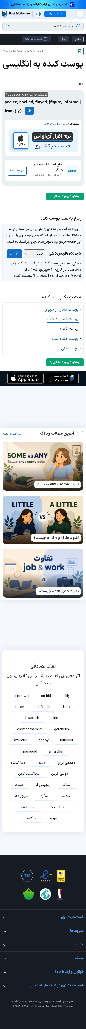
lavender (20, 740)
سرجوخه (21, 796)
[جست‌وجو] (7, 26)
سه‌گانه (32, 818)
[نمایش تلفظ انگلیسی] (29, 111)
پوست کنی (70, 348)
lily (67, 696)
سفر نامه (27, 807)
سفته (66, 796)
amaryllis (56, 751)
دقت (41, 762)
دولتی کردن (59, 774)
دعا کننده (18, 762)
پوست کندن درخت (63, 319)
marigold (30, 751)
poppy (44, 740)
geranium (61, 729)
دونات (19, 785)
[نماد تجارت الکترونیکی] (45, 876)
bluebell (66, 740)
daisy (66, 707)
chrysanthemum (30, 729)
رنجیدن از (43, 785)
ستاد (67, 785)
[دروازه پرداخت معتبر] (61, 876)
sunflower (22, 696)
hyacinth (32, 718)
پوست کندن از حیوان (61, 309)
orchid (46, 696)
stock (20, 707)
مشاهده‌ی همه (12, 434)
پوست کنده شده (65, 339)
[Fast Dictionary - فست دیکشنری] (16, 14)
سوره (54, 818)
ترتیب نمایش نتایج (33, 39)
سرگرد (44, 796)
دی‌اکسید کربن (29, 774)
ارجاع (63, 39)
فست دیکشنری (32, 1001)
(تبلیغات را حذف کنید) (56, 124)
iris (55, 718)
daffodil (43, 707)
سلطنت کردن (55, 807)
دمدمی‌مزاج (66, 762)
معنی (77, 39)
